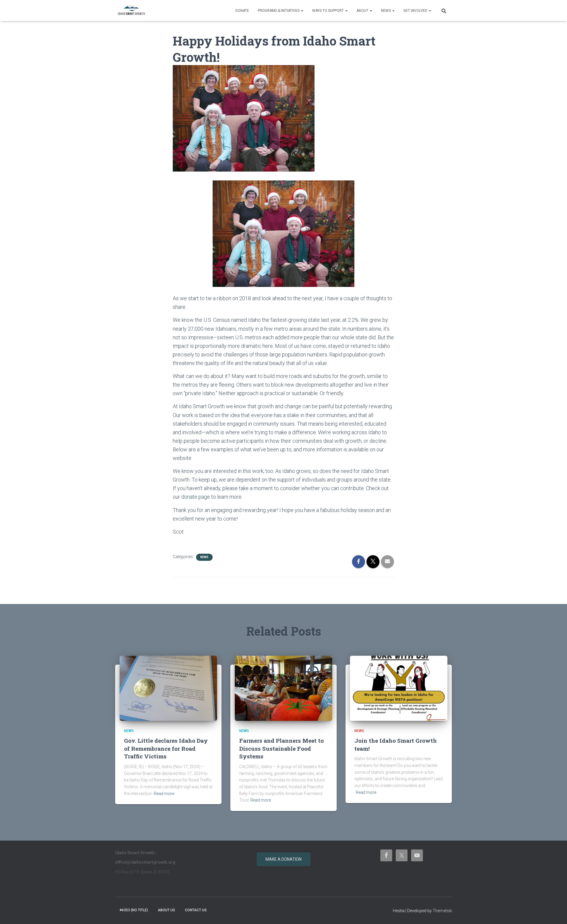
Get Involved (415, 11)
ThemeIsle (442, 910)
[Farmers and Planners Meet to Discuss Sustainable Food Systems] (283, 687)
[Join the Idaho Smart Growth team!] (398, 687)
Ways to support (328, 11)
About (362, 11)
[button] (301, 11)
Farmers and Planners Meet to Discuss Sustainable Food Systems (281, 748)
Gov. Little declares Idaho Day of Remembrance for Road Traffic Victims (166, 748)
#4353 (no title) (134, 910)
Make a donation (283, 859)
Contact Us (196, 910)
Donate (242, 11)
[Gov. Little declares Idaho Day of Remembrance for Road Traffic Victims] (168, 687)
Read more (164, 793)
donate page (195, 497)
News (386, 11)
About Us (166, 910)
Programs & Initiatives (279, 11)
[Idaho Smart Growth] (131, 10)
